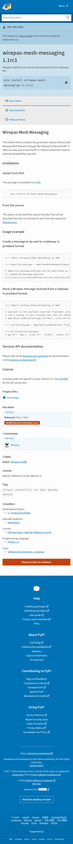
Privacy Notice (35, 728)
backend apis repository (35, 356)
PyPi (38, 182)
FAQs (36, 623)
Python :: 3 (13, 542)
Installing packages (35, 606)
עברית (34, 823)
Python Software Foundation (44, 774)
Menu (62, 6)
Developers (14, 522)
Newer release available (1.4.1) (22, 422)
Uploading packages (35, 611)
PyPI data (9, 412)
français (35, 817)
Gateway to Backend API (23, 360)
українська (16, 820)
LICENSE (63, 379)
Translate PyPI (35, 687)
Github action (10, 222)
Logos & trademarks (36, 655)
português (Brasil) (59, 817)
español (25, 817)
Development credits (35, 696)
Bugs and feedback (36, 679)
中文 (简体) (49, 820)
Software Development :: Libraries (26, 552)
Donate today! (36, 765)
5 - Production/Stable (19, 513)
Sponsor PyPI (37, 692)
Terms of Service (35, 715)
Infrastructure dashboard (35, 647)
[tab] (36, 101)
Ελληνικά (28, 820)
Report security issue (36, 719)
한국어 (54, 823)
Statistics (36, 651)
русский (25, 823)
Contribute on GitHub (35, 683)
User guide (35, 615)
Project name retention (35, 619)
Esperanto (44, 823)
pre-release (26, 36)
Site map (36, 783)
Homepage (13, 397)
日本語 (45, 817)
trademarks (18, 774)
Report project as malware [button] (36, 562)
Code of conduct (35, 724)
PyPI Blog (35, 643)
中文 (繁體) (62, 820)
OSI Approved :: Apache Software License (29, 532)
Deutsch (38, 820)
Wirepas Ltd (17, 462)
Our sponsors (36, 660)
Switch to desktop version (36, 799)
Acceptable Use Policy (35, 732)
